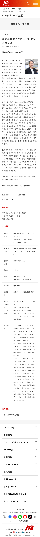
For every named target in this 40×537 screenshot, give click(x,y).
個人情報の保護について (15, 494)
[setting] (26, 532)
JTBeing (8, 449)
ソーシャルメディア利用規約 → (20, 521)
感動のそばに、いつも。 (20, 528)
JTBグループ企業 (17, 9)
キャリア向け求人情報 (11, 415)
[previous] (11, 532)
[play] (16, 532)
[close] (29, 532)
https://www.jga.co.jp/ (11, 52)
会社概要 (21, 195)
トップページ (5, 9)
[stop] (13, 532)
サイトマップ (10, 486)
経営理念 (5, 195)
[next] (18, 532)
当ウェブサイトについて (15, 501)
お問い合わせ (10, 479)
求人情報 (5, 199)
